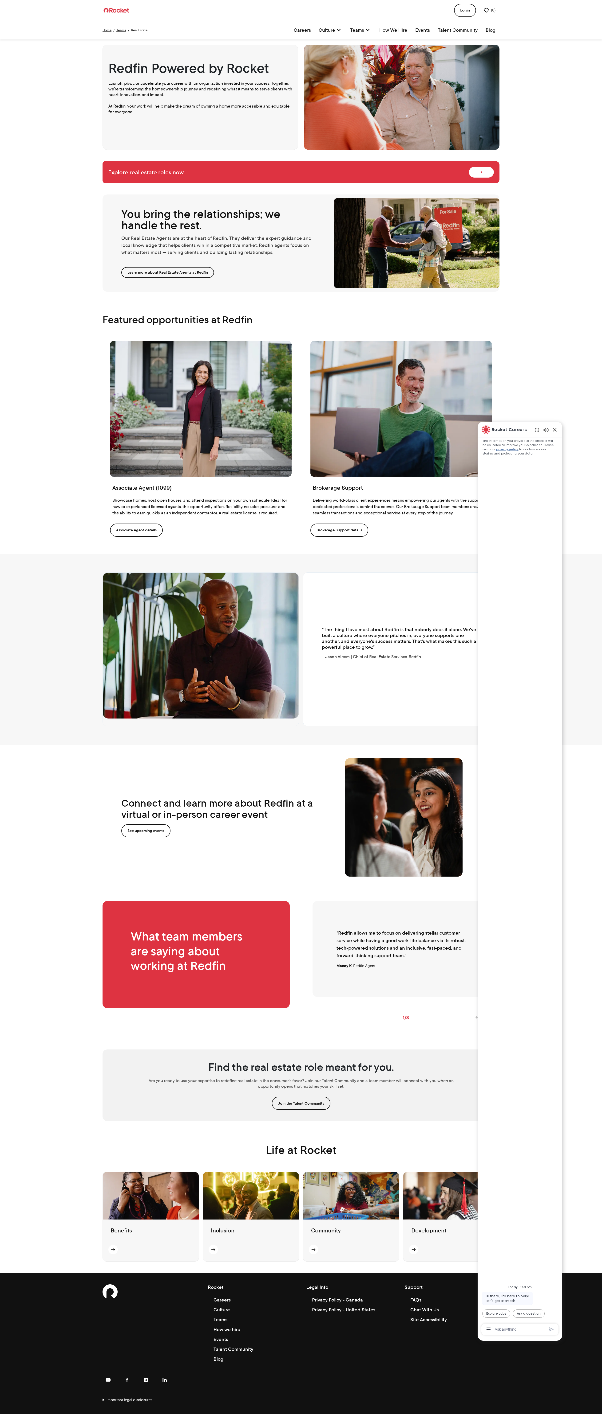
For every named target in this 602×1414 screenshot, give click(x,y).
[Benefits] (113, 1249)
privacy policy (507, 449)
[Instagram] (145, 1380)
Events (422, 30)
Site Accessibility (428, 1320)
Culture (222, 1310)
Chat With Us (424, 1310)
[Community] (313, 1249)
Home (107, 30)
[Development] (413, 1249)
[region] (520, 879)
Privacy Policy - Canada (337, 1300)
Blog (490, 30)
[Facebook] (127, 1380)
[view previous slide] (477, 1017)
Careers (302, 30)
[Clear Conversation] (537, 430)
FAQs (415, 1300)
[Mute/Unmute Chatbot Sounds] (546, 429)
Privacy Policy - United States (343, 1310)
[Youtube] (108, 1380)
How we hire (227, 1329)
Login (465, 10)
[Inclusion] (213, 1249)
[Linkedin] (164, 1380)
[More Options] (488, 1329)
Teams (121, 30)
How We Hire (393, 30)
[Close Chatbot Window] (555, 429)
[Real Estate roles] (481, 172)
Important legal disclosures (129, 1399)
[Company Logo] (116, 10)
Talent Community (458, 30)
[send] (551, 1329)
